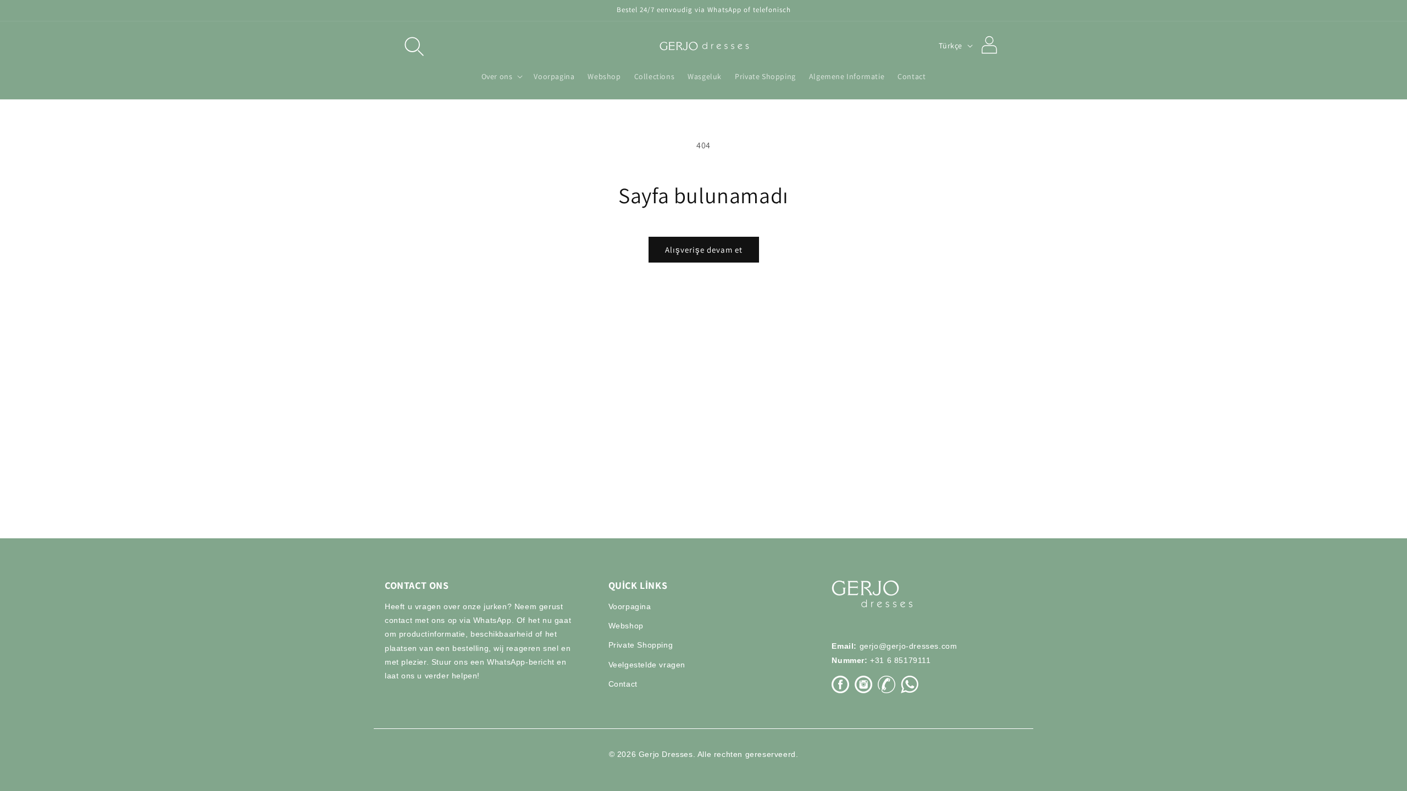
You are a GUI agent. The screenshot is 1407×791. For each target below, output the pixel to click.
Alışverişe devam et (704, 249)
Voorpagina (629, 606)
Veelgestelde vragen (646, 664)
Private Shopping (640, 644)
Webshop (626, 625)
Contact (623, 683)
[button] (413, 46)
